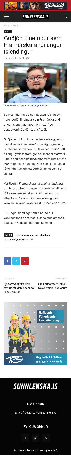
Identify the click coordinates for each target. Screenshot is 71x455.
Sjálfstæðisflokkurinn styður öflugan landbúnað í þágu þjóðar (19, 288)
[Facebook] (7, 261)
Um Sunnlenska (46, 412)
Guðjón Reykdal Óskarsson (19, 239)
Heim (6, 25)
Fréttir (16, 25)
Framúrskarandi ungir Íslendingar (33, 235)
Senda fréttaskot (25, 412)
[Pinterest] (25, 261)
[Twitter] (16, 261)
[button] (6, 16)
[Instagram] (35, 438)
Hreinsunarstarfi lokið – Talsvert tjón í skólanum (52, 286)
